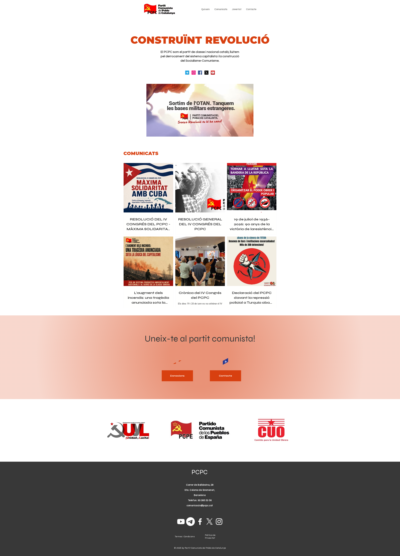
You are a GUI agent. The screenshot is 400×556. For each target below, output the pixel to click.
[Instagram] (194, 73)
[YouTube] (213, 73)
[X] (206, 73)
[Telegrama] (187, 73)
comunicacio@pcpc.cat (200, 505)
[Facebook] (200, 73)
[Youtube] (181, 521)
